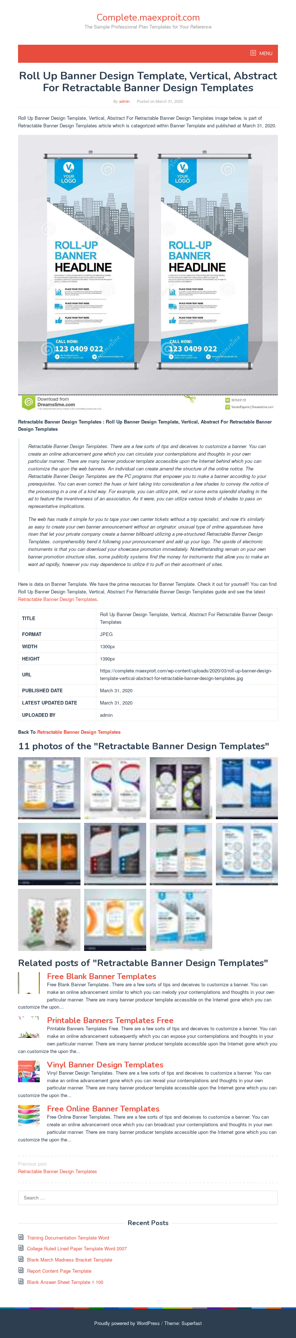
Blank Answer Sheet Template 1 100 (65, 1281)
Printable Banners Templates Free (110, 1020)
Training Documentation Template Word (68, 1237)
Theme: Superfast (183, 1323)
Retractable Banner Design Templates (57, 599)
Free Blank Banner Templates (101, 976)
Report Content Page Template (59, 1270)
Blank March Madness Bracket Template (69, 1259)
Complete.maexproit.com (148, 17)
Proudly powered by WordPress (127, 1323)
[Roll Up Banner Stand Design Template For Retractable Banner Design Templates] (49, 854)
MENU (265, 54)
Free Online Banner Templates (103, 1109)
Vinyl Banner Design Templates (105, 1065)
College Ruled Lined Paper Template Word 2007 (77, 1248)
